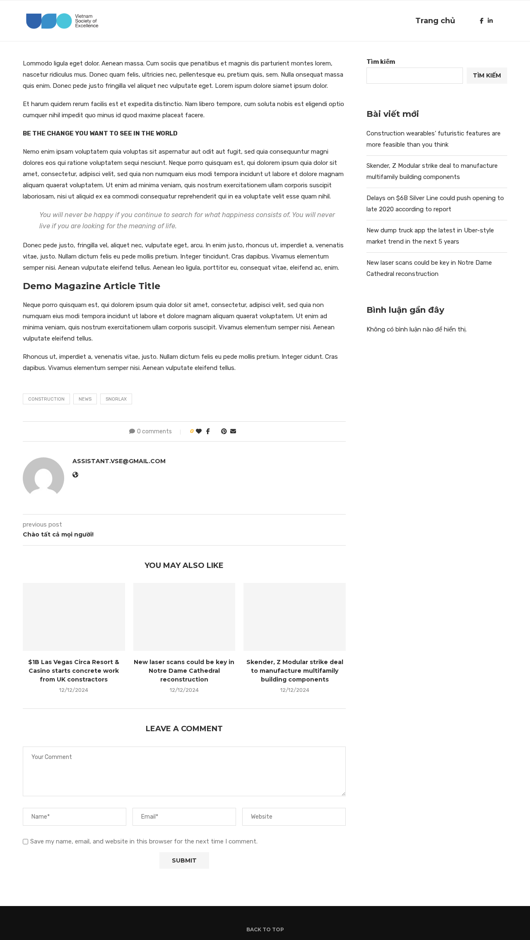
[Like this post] (199, 431)
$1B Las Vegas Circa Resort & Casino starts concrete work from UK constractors (73, 670)
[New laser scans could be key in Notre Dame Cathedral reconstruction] (184, 617)
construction (46, 399)
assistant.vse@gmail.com (119, 461)
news (85, 399)
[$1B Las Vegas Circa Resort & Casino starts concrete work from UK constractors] (74, 617)
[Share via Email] (233, 431)
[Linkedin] (490, 20)
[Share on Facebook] (208, 431)
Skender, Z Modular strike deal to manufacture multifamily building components (294, 670)
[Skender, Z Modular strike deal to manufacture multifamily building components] (294, 617)
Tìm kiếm (380, 61)
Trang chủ (435, 20)
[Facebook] (482, 20)
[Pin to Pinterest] (224, 431)
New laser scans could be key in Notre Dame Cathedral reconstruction (184, 670)
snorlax (116, 399)
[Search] (503, 20)
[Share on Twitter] (215, 431)
